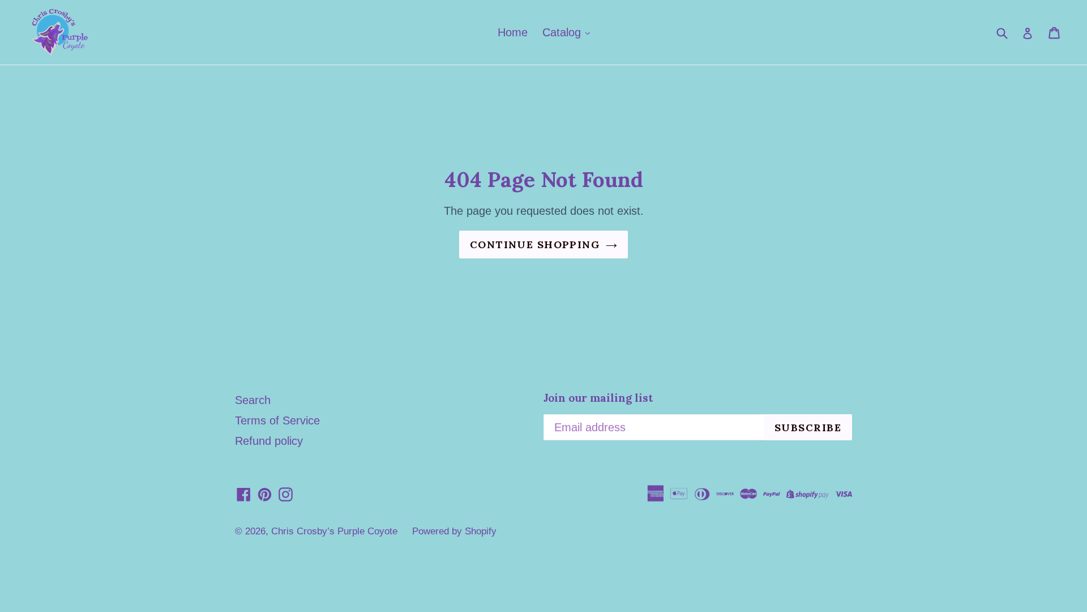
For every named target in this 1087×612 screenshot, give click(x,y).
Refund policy (269, 441)
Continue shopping (535, 244)
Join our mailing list (598, 398)
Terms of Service (277, 420)
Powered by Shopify (454, 531)
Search (253, 400)
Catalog (563, 32)
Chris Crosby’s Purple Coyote (334, 531)
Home (513, 32)
